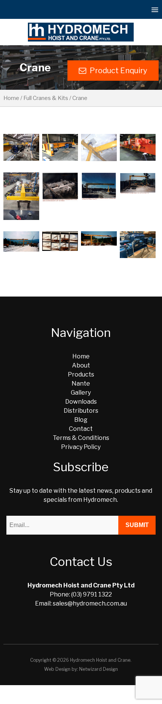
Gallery (81, 392)
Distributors (81, 410)
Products (81, 374)
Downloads (81, 401)
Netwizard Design (98, 669)
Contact (81, 428)
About (81, 365)
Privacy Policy (81, 446)
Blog (80, 419)
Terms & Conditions (81, 437)
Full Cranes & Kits (45, 98)
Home (11, 98)
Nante (81, 383)
